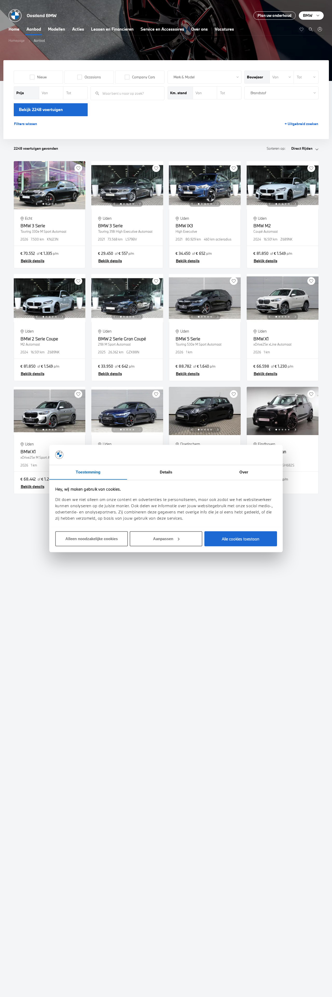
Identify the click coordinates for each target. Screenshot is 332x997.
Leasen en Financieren (112, 29)
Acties (78, 29)
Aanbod (33, 29)
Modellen (56, 29)
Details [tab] (166, 472)
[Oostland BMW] (319, 29)
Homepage (17, 40)
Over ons (199, 29)
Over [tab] (243, 472)
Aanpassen (163, 538)
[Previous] (36, 204)
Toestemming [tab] (88, 472)
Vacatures (224, 29)
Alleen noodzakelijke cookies (91, 538)
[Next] (62, 204)
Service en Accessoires (162, 29)
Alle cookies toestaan (240, 538)
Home (14, 29)
